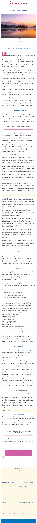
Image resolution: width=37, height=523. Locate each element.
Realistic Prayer (19, 48)
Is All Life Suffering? (9, 194)
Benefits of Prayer (27, 48)
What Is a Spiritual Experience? (27, 482)
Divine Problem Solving (9, 410)
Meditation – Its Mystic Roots (27, 498)
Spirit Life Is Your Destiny (9, 498)
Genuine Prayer (11, 48)
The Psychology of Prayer (15, 46)
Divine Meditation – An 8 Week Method (9, 482)
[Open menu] (2, 7)
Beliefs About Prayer (25, 46)
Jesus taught (5, 289)
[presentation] (10, 475)
